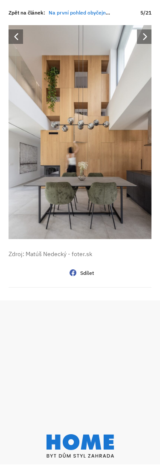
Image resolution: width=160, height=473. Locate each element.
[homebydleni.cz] (80, 446)
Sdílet (87, 273)
